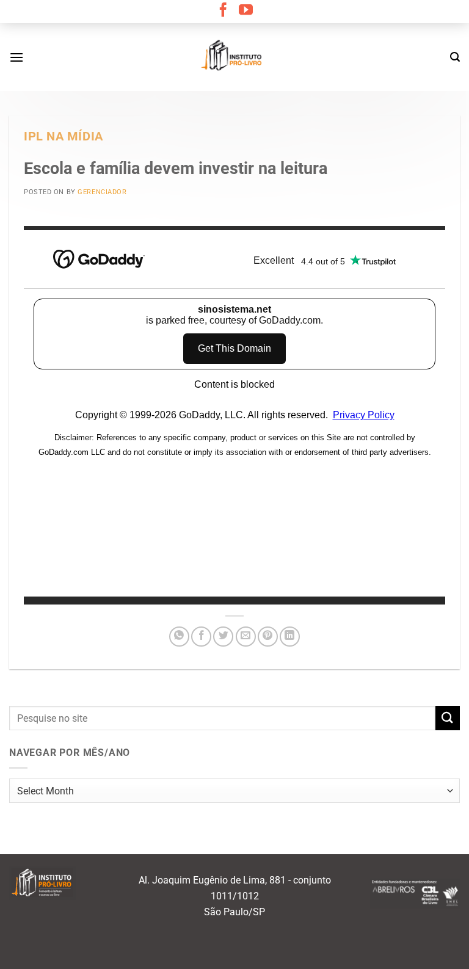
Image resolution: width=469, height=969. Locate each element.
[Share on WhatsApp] (179, 636)
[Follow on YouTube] (246, 11)
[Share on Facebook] (201, 636)
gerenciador (102, 192)
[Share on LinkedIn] (290, 636)
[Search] (455, 57)
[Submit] (447, 718)
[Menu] (16, 57)
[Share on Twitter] (223, 636)
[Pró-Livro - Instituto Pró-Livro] (234, 56)
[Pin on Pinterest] (268, 636)
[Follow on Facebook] (223, 11)
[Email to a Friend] (246, 636)
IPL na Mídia (63, 136)
